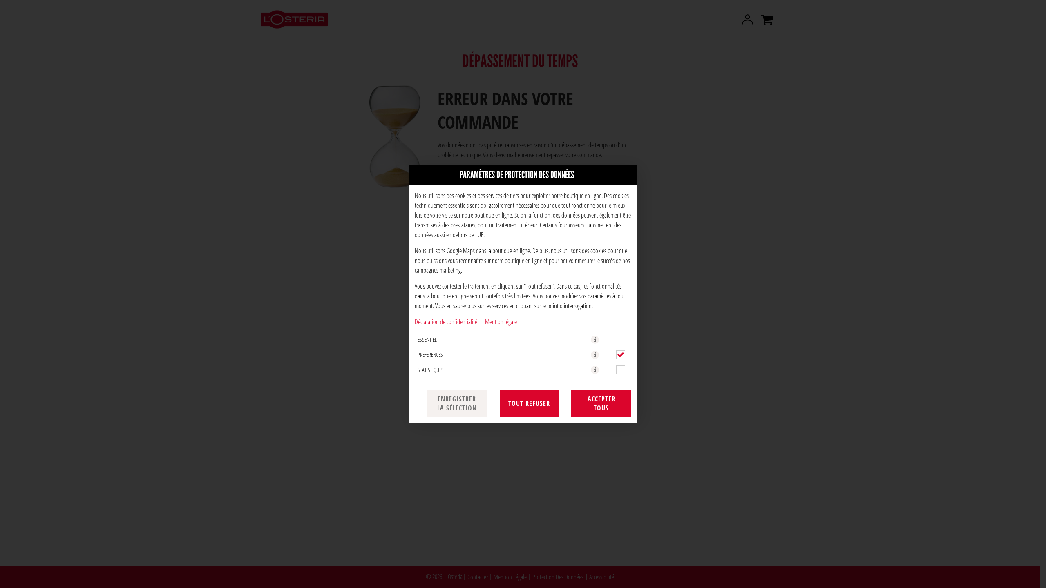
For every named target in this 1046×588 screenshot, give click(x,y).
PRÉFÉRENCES (430, 355)
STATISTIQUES (431, 370)
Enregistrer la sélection (457, 403)
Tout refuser (529, 403)
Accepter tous (601, 403)
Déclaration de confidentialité (446, 321)
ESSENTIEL (427, 339)
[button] (595, 340)
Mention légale (501, 321)
